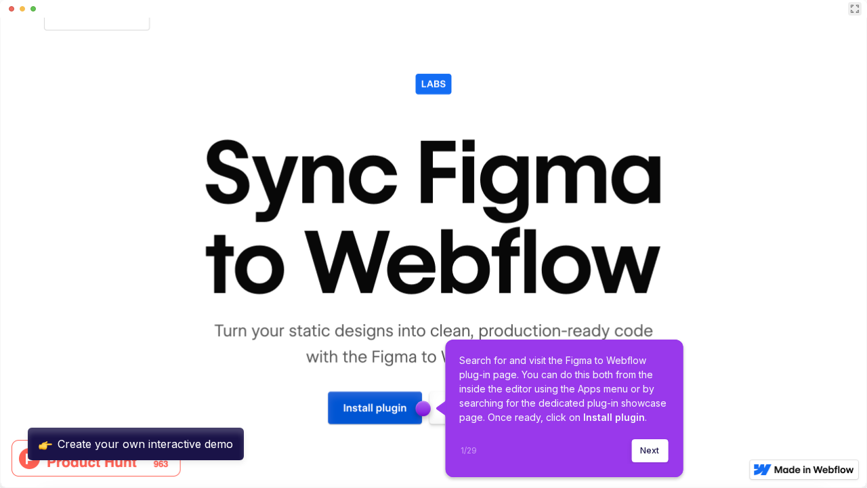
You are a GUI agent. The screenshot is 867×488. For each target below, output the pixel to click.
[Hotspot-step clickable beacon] (423, 409)
